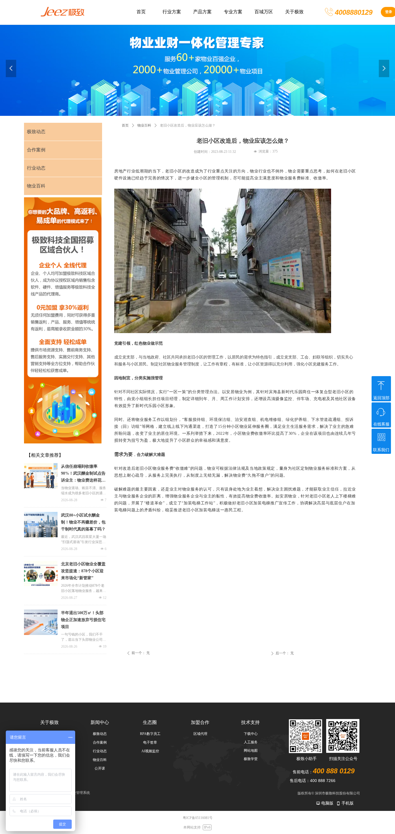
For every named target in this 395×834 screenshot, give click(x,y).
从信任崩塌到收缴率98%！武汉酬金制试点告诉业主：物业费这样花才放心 (83, 474)
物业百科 (144, 125)
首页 (125, 125)
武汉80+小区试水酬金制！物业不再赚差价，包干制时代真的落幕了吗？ (83, 522)
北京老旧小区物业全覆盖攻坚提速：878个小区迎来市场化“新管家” (83, 571)
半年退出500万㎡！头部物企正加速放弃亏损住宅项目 (83, 620)
